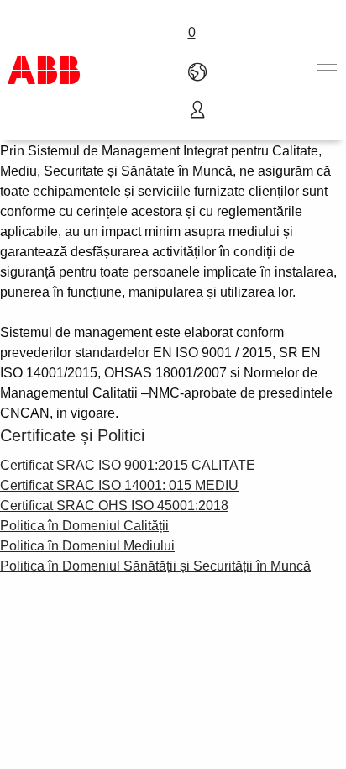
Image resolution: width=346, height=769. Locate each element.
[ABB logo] (44, 70)
